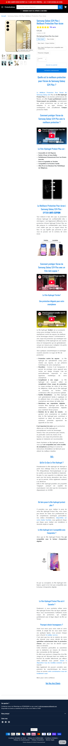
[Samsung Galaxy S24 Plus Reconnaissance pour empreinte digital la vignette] (28, 57)
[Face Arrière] (51, 41)
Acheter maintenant (51, 70)
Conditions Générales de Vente (17, 738)
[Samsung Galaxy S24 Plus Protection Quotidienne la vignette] (21, 57)
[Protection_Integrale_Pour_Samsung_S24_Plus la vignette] (3, 57)
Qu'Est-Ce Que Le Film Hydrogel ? (52, 462)
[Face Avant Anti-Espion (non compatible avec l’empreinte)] (52, 51)
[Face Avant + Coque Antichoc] (46, 45)
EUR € (33, 729)
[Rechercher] (60, 7)
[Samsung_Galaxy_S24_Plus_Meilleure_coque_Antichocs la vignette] (16, 63)
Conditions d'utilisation (51, 738)
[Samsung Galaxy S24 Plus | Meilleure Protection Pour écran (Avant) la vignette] (9, 57)
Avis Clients (56, 683)
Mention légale (50, 740)
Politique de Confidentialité (35, 738)
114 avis (53, 27)
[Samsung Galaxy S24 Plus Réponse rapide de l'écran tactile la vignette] (10, 63)
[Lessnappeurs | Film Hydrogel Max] (51, 108)
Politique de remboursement (22, 740)
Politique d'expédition (38, 740)
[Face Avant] (41, 41)
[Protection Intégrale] (43, 55)
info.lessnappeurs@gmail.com (48, 706)
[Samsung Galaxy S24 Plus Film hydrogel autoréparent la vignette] (4, 63)
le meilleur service (51, 635)
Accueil (3, 16)
